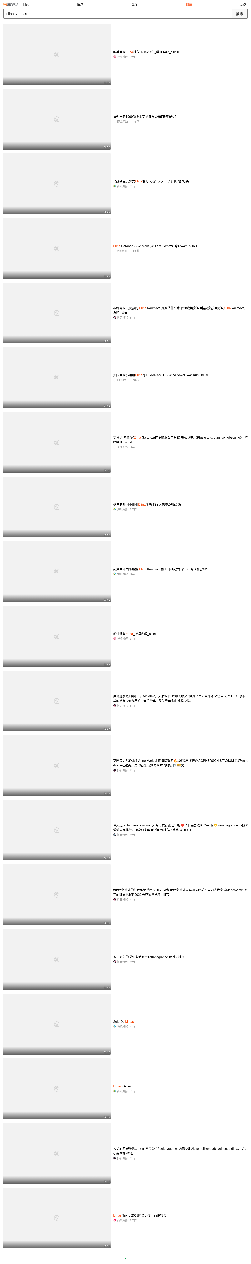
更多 (243, 4)
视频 (189, 4)
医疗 (80, 4)
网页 (26, 4)
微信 (134, 4)
